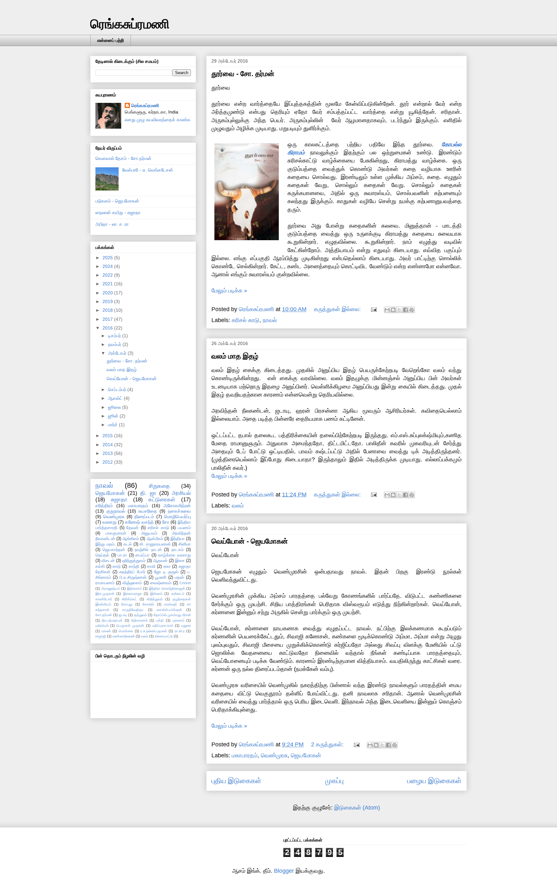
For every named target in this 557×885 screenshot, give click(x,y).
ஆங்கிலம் (130, 538)
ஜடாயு (123, 615)
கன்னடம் (177, 593)
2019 (108, 301)
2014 (108, 444)
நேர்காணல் (139, 620)
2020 (108, 292)
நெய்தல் (102, 555)
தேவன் (132, 528)
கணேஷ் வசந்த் (139, 522)
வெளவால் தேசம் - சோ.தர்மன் (123, 158)
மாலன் (106, 631)
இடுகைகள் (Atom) (357, 807)
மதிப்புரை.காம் (162, 625)
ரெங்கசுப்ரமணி (130, 24)
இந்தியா (178, 538)
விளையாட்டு (164, 636)
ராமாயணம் (104, 583)
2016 (108, 327)
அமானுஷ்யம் (110, 588)
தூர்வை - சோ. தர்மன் (242, 74)
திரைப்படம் (144, 516)
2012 (108, 462)
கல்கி (100, 566)
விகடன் (108, 560)
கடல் (127, 544)
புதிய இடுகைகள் (236, 781)
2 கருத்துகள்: (328, 744)
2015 (108, 435)
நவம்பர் (115, 344)
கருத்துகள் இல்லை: (338, 309)
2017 (108, 319)
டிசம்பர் (115, 335)
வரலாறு (110, 522)
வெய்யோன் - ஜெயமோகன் (249, 541)
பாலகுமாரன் (115, 533)
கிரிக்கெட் (129, 599)
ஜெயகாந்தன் (114, 549)
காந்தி (134, 566)
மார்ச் (113, 424)
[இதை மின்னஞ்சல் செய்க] (387, 310)
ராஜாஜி (100, 636)
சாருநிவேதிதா (132, 610)
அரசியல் (181, 493)
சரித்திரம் (104, 505)
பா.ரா (122, 555)
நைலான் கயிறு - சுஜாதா (118, 212)
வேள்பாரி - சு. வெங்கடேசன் (147, 169)
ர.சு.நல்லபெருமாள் (154, 631)
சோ (165, 522)
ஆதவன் (160, 560)
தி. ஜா (148, 493)
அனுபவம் (149, 533)
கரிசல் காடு (245, 320)
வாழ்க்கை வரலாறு (174, 555)
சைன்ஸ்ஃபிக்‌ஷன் (169, 610)
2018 (108, 310)
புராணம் (178, 620)
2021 (108, 283)
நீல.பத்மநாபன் (112, 620)
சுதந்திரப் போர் (132, 572)
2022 (108, 275)
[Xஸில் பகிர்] (399, 310)
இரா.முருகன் (104, 593)
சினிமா (185, 544)
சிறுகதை (159, 486)
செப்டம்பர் (117, 389)
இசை (180, 560)
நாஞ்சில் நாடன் (148, 549)
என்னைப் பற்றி (110, 40)
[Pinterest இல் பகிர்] (411, 310)
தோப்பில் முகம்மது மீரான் (172, 615)
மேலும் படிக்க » (229, 290)
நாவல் (270, 320)
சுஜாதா (119, 500)
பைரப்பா (142, 555)
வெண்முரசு (274, 755)
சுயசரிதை (147, 511)
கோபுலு (126, 604)
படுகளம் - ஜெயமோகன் (117, 200)
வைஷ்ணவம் (160, 583)
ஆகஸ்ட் (116, 398)
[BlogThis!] (393, 310)
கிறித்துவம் (155, 599)
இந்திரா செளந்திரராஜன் (167, 588)
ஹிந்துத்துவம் (133, 560)
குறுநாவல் (115, 511)
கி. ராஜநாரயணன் (155, 544)
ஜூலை (115, 407)
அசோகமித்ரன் (177, 505)
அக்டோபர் (118, 353)
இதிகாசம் (134, 588)
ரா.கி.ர (180, 631)
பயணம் (184, 528)
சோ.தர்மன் (103, 615)
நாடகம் (177, 549)
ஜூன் (114, 415)
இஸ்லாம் (156, 593)
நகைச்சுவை (179, 511)
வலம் (238, 505)
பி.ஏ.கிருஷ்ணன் (133, 577)
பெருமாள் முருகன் (130, 625)
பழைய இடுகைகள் (434, 781)
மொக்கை (126, 631)
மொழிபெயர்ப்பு (177, 516)
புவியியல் (102, 625)
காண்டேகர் (103, 599)
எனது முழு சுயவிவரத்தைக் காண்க (158, 119)
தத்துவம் (140, 615)
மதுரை (186, 625)
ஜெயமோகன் (306, 755)
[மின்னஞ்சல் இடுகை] (373, 309)
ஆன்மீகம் (155, 538)
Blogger (284, 871)
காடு (116, 566)
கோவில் (148, 604)
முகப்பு (334, 781)
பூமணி (160, 577)
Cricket (185, 583)
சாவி (151, 566)
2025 (108, 257)
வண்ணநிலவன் (123, 636)
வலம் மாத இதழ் (234, 356)
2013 (108, 453)
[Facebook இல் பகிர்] (405, 310)
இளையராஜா (132, 593)
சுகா (167, 566)
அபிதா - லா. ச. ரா (112, 224)
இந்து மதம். (105, 544)
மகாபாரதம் (245, 755)
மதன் (179, 577)
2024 (108, 266)
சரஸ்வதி (170, 604)
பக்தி (160, 620)
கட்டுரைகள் (161, 500)
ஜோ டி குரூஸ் (166, 572)
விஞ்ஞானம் (132, 583)
